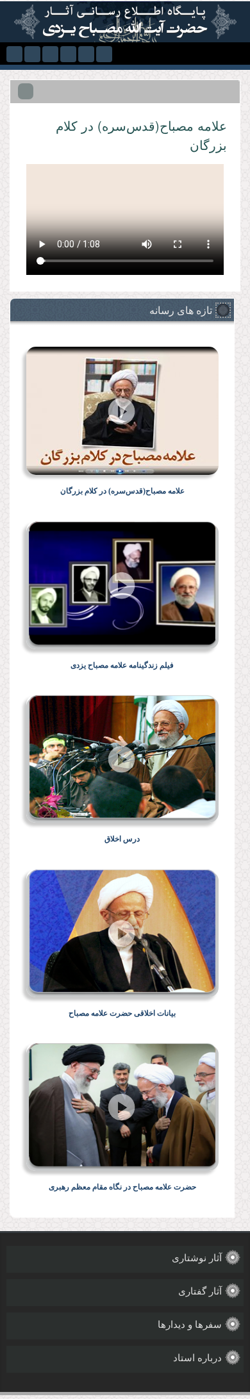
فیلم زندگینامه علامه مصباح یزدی (122, 665)
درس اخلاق (122, 838)
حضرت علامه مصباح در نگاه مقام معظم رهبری (122, 1186)
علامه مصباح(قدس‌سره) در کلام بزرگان (122, 490)
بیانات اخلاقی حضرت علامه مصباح (122, 1013)
